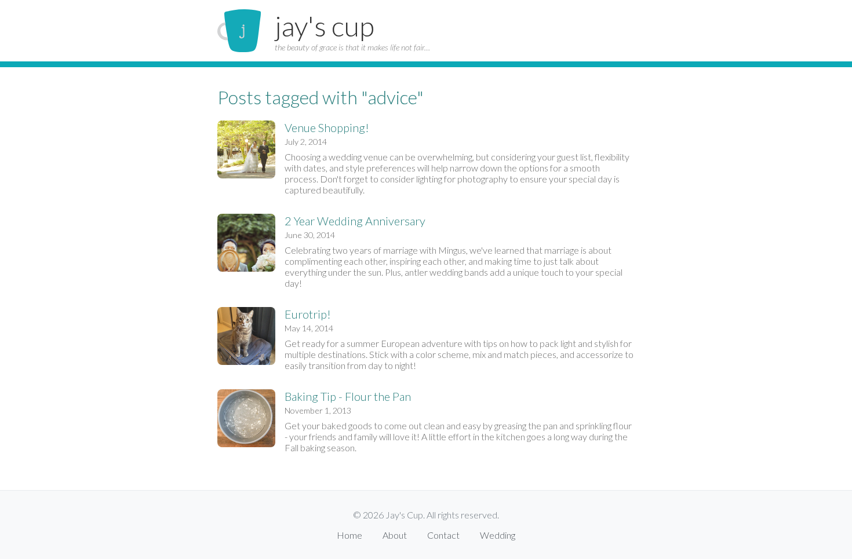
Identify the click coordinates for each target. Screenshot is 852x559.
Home (349, 534)
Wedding (497, 534)
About (395, 534)
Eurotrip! (308, 314)
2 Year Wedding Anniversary (355, 221)
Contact (443, 534)
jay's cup (324, 25)
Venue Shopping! (327, 127)
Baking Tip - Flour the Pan (348, 396)
